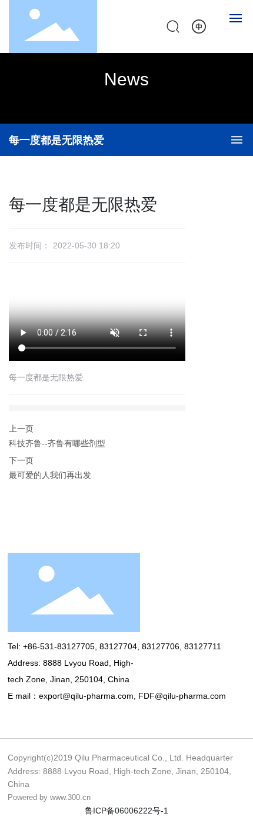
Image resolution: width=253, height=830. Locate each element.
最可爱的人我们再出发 (50, 475)
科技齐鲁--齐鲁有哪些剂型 (57, 443)
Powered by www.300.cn (49, 797)
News (126, 79)
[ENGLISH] (199, 26)
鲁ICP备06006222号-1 (126, 810)
